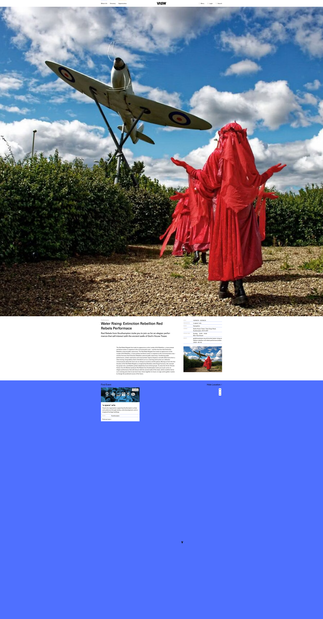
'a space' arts (197, 323)
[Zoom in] (220, 389)
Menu (202, 3)
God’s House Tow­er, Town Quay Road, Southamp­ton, (204, 330)
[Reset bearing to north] (220, 394)
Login (211, 3)
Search (220, 3)
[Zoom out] (220, 392)
